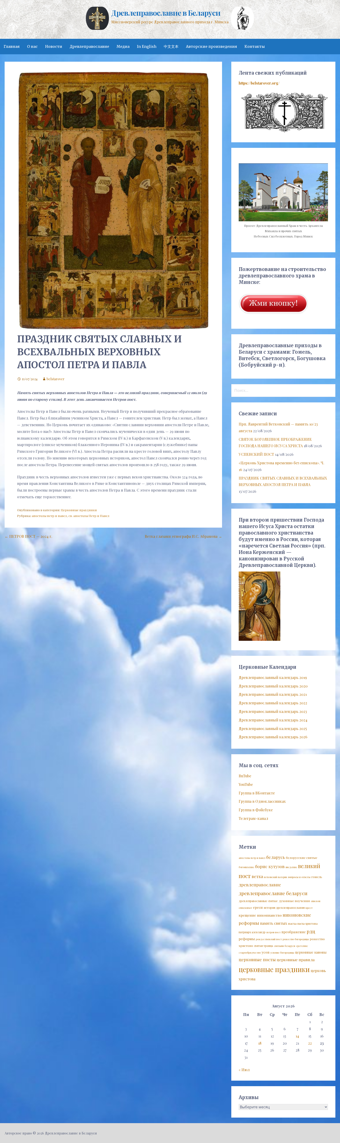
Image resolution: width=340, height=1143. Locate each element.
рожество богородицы (296, 939)
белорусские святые (301, 857)
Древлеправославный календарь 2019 (273, 677)
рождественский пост (269, 939)
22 (310, 1043)
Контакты (254, 46)
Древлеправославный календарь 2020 (273, 686)
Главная (12, 46)
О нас (32, 46)
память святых (273, 923)
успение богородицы (282, 952)
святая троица (263, 946)
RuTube (245, 775)
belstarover (56, 379)
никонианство (269, 915)
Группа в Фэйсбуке (256, 809)
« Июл (244, 1069)
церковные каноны (311, 952)
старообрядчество (250, 952)
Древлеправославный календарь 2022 (273, 702)
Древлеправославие (89, 46)
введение (291, 867)
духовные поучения (294, 901)
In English (146, 46)
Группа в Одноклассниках (262, 801)
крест (309, 907)
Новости (53, 46)
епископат (245, 907)
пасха (292, 923)
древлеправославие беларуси (273, 893)
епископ (315, 901)
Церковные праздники (79, 510)
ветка (257, 876)
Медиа (123, 46)
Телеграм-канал (253, 818)
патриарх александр (252, 932)
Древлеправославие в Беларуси (165, 13)
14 (297, 1036)
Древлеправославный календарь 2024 (273, 719)
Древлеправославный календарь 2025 (273, 728)
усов (265, 952)
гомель (316, 877)
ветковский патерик (275, 877)
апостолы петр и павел (49, 516)
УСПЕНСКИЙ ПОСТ (256, 454)
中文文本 (171, 46)
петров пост (273, 932)
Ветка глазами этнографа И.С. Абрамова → (183, 536)
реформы (247, 938)
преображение (293, 932)
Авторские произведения (211, 46)
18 (259, 1043)
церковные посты (257, 959)
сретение (302, 946)
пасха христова (307, 923)
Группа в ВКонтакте (257, 792)
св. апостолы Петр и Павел (88, 516)
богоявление (246, 867)
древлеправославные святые (258, 901)
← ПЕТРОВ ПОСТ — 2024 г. (28, 536)
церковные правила (296, 959)
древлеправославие (260, 885)
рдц (311, 931)
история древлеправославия (284, 907)
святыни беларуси (284, 946)
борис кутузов (270, 866)
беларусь (275, 857)
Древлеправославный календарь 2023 (273, 711)
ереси (258, 907)
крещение (247, 915)
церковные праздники (274, 969)
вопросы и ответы (299, 877)
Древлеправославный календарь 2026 (273, 736)
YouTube (246, 784)
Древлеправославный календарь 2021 (273, 694)
